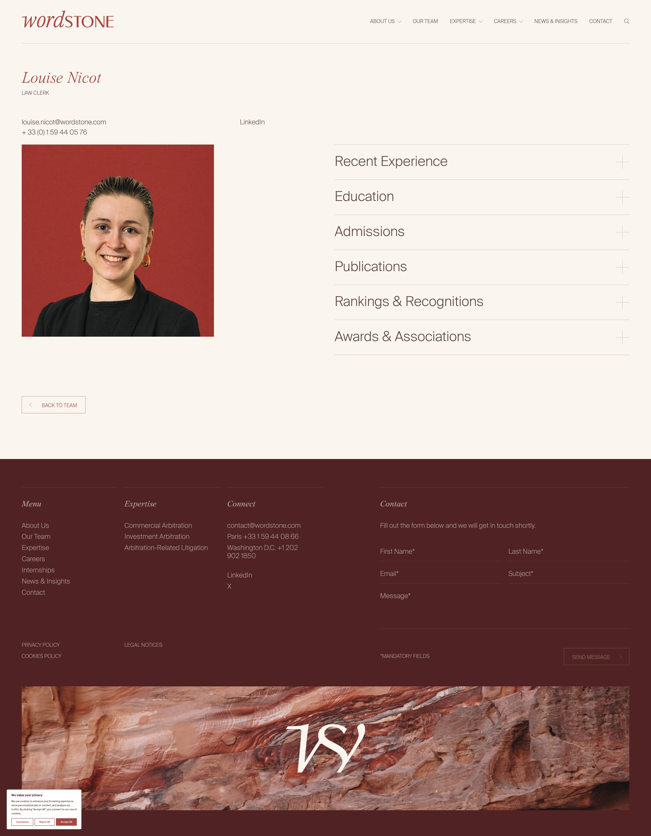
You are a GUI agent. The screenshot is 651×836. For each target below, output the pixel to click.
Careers (505, 21)
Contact (600, 21)
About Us (382, 21)
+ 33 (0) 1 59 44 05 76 (54, 132)
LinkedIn (252, 122)
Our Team (425, 21)
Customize (22, 822)
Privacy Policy (41, 645)
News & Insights (555, 21)
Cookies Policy (41, 656)
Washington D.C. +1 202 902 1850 (262, 552)
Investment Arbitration (156, 537)
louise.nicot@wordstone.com (64, 122)
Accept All (66, 822)
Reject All (44, 822)
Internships (38, 570)
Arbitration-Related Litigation (166, 548)
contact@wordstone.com (264, 526)
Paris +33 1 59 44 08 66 (263, 537)
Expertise (463, 21)
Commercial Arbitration (158, 526)
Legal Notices (143, 645)
